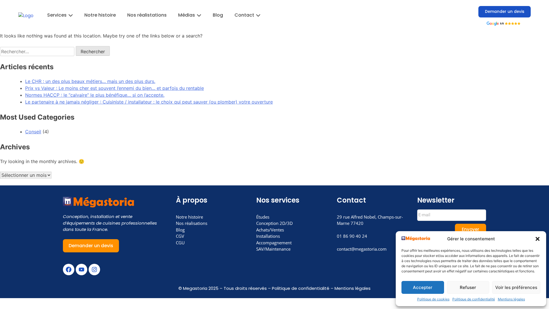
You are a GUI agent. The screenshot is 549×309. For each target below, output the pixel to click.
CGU (180, 242)
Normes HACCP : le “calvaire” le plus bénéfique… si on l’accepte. (94, 95)
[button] (537, 239)
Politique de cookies (433, 299)
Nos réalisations (191, 223)
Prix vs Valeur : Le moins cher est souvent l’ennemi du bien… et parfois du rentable (114, 88)
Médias (186, 15)
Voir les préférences (516, 287)
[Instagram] (94, 269)
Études (262, 217)
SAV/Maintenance (273, 249)
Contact (244, 15)
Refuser (468, 287)
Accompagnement (274, 242)
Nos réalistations (147, 15)
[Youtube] (81, 269)
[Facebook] (68, 269)
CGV (180, 236)
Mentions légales (511, 299)
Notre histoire (100, 15)
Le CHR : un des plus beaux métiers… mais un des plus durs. (90, 81)
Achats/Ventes (270, 230)
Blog (218, 15)
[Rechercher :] (38, 51)
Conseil (33, 131)
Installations (268, 236)
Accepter (422, 287)
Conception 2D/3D (274, 223)
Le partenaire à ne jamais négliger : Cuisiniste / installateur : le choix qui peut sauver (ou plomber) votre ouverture (149, 102)
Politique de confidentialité (473, 299)
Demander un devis (504, 11)
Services (57, 15)
